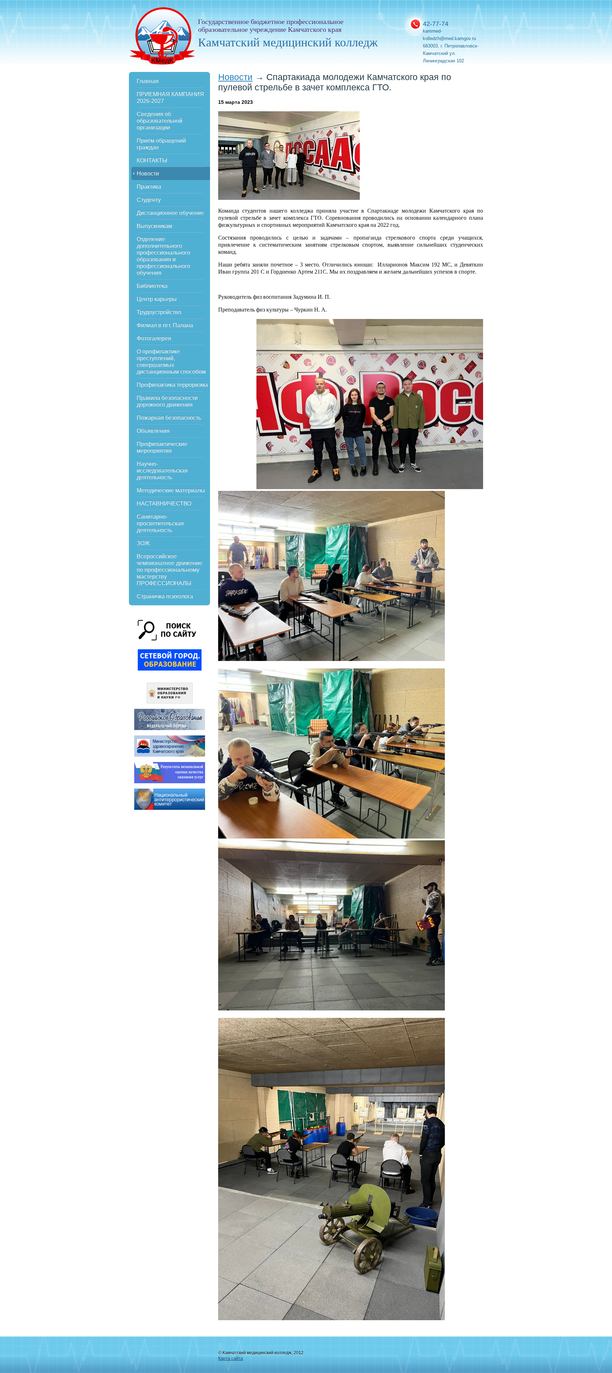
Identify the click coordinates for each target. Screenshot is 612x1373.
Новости (148, 173)
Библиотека (152, 286)
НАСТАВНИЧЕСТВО (164, 503)
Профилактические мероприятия (162, 447)
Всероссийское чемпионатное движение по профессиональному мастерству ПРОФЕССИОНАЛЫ (169, 569)
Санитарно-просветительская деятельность (160, 523)
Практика (149, 187)
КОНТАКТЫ (152, 160)
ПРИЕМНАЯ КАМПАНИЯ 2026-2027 (170, 97)
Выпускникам (154, 226)
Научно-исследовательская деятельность (162, 470)
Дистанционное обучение (170, 213)
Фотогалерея (154, 338)
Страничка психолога (165, 596)
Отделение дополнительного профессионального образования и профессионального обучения (163, 256)
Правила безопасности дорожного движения (167, 401)
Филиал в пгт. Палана (165, 325)
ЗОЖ (143, 543)
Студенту (149, 200)
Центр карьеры (157, 299)
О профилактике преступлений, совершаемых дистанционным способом (171, 361)
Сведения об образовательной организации (159, 120)
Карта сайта (230, 1358)
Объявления (153, 431)
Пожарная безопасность (169, 418)
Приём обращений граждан (161, 144)
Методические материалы (171, 490)
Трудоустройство (159, 312)
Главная (148, 81)
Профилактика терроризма (172, 385)
